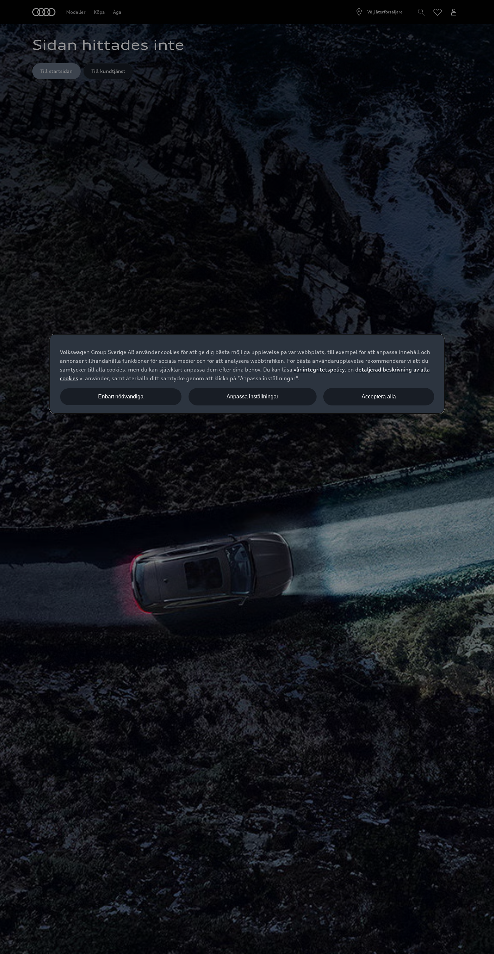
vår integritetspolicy (319, 369)
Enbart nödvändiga (120, 396)
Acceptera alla (379, 396)
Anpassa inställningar (252, 396)
